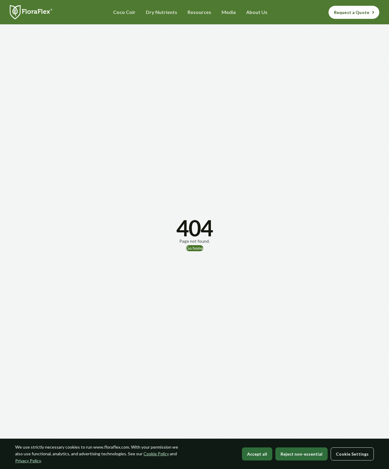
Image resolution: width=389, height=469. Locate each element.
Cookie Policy (156, 453)
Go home (194, 248)
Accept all (257, 454)
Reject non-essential (301, 454)
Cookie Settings (352, 454)
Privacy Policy (28, 460)
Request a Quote (351, 12)
